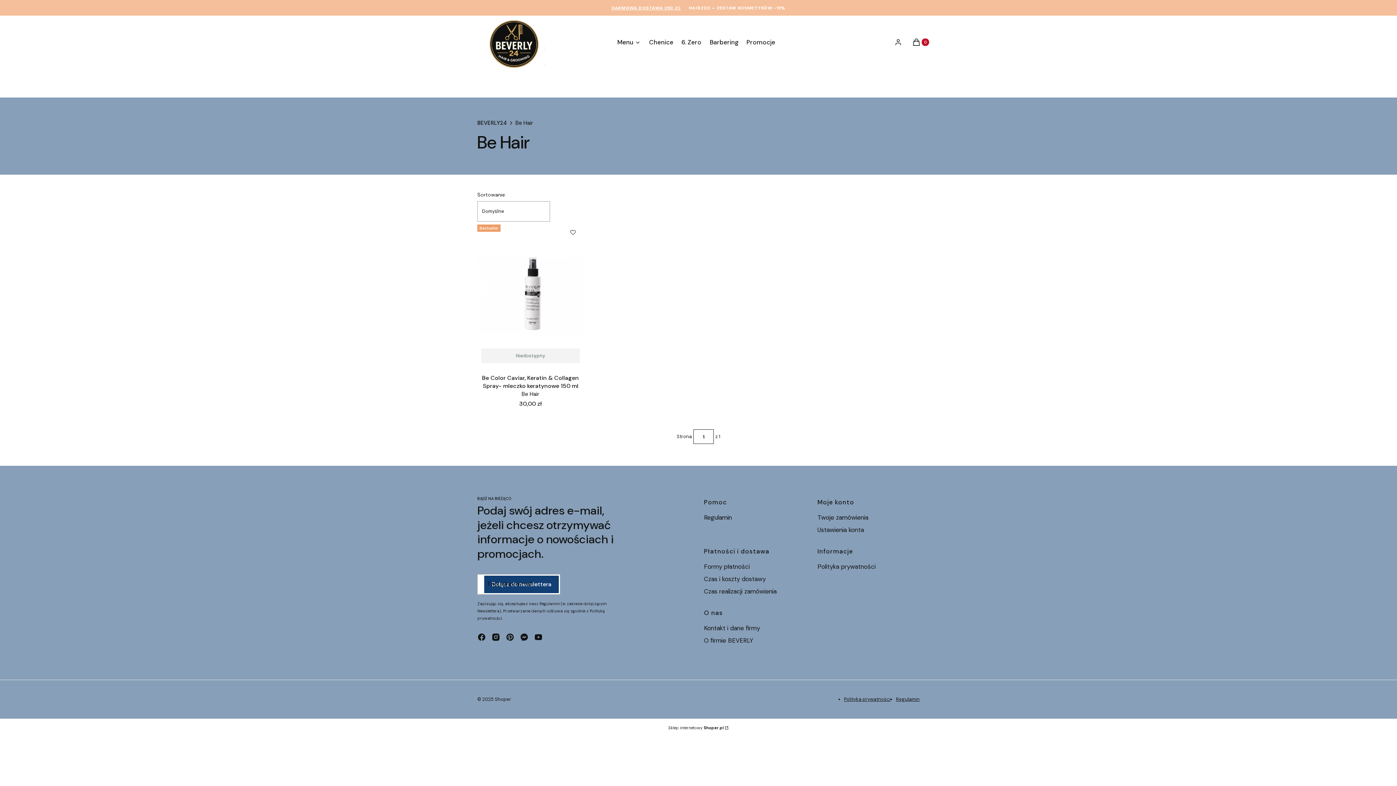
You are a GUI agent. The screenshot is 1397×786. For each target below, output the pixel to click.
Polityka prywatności (846, 567)
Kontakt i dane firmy (732, 628)
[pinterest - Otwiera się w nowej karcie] (510, 637)
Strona (684, 436)
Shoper (503, 699)
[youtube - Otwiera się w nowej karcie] (538, 637)
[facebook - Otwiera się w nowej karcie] (481, 637)
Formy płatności (727, 567)
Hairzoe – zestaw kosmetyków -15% (737, 8)
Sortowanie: (491, 194)
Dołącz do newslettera (521, 584)
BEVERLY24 (492, 123)
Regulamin (718, 517)
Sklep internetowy (696, 727)
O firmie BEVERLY (728, 640)
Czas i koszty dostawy (735, 579)
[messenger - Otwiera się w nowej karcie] (524, 637)
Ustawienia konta (840, 530)
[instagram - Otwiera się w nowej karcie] (495, 637)
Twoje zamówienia (842, 517)
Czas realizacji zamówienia (740, 591)
